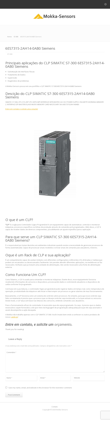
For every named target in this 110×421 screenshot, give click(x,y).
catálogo (14, 317)
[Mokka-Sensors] (55, 19)
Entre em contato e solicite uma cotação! (21, 109)
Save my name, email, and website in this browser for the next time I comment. (40, 388)
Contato (55, 407)
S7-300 (9, 54)
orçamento (63, 324)
